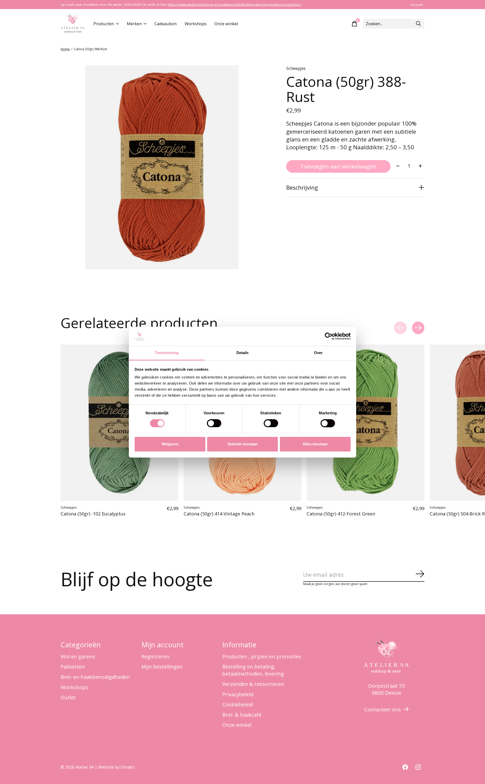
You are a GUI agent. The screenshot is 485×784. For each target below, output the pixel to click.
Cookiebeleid (237, 704)
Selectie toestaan (243, 444)
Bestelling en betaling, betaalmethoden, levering (253, 670)
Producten (103, 23)
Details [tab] (242, 353)
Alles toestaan (315, 444)
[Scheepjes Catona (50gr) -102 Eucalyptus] (119, 422)
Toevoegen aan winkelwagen (338, 166)
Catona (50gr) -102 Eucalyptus (93, 514)
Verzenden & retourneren (253, 683)
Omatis (127, 767)
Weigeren (170, 444)
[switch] (214, 423)
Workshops (196, 23)
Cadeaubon (165, 23)
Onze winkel (226, 23)
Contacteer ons (382, 709)
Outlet (68, 697)
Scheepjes (296, 68)
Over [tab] (318, 353)
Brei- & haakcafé (241, 714)
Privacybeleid (237, 694)
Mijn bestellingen (162, 666)
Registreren (155, 656)
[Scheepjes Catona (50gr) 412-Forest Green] (365, 422)
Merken (134, 23)
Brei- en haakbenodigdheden (95, 676)
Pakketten (73, 666)
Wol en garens (78, 656)
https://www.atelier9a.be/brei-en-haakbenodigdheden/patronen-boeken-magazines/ (234, 4)
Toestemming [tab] (167, 353)
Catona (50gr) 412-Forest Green (341, 514)
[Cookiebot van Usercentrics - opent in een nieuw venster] (328, 336)
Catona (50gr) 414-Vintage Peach (219, 514)
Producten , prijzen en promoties (261, 656)
